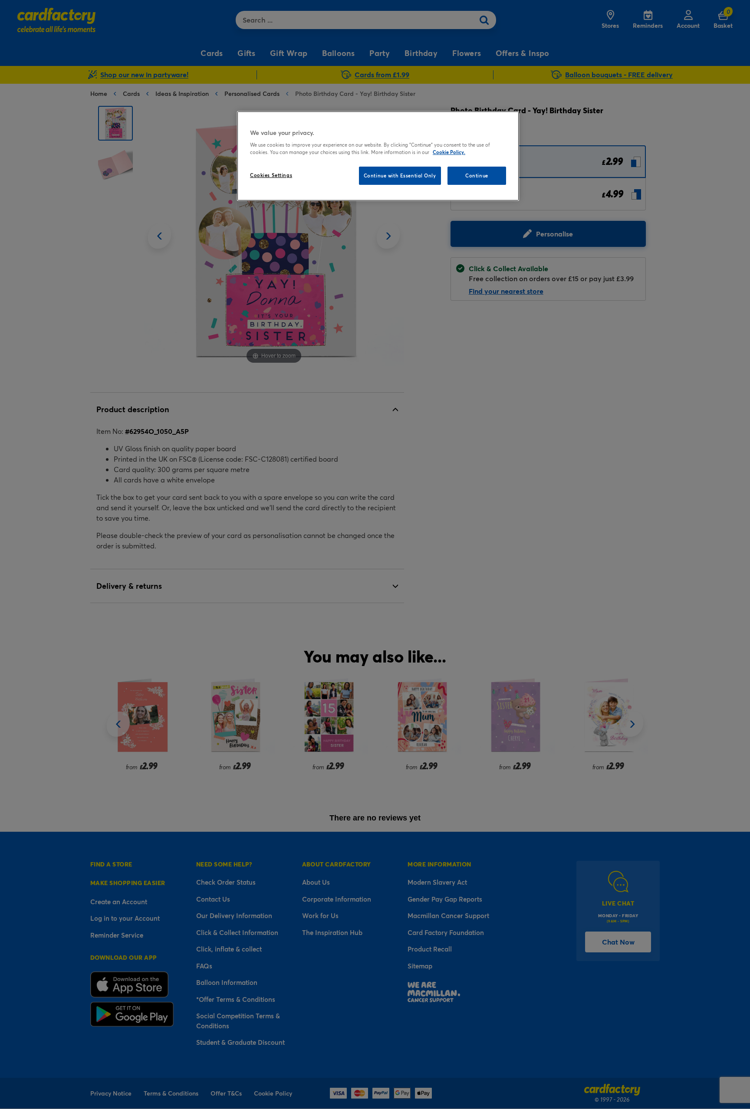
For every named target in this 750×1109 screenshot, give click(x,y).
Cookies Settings (271, 175)
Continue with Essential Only (400, 175)
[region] (378, 156)
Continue (476, 175)
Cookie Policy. (449, 152)
